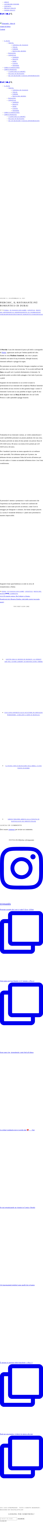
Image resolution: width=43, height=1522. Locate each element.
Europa (15, 49)
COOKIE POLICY (9, 10)
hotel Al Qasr (28, 312)
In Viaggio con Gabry (18, 310)
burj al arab (13, 312)
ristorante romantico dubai (25, 314)
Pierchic (10, 314)
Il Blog (7, 40)
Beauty (15, 59)
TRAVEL (11, 43)
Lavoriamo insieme (11, 4)
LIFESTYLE (12, 55)
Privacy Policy (10, 8)
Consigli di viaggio (20, 45)
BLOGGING (12, 53)
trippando (30, 840)
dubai (6, 310)
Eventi (15, 63)
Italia (15, 47)
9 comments (13, 593)
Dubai (4, 352)
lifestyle (31, 310)
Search (21, 1519)
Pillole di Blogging (16, 73)
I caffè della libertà (16, 71)
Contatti (7, 6)
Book (14, 61)
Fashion (16, 57)
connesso (11, 829)
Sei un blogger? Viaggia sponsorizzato (24, 75)
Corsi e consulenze (12, 67)
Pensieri (16, 65)
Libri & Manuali (10, 69)
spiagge (40, 314)
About (6, 2)
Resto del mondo (19, 51)
